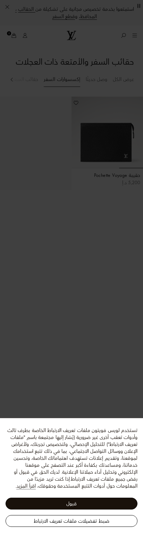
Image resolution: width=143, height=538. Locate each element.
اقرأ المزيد (25, 486)
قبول (71, 503)
